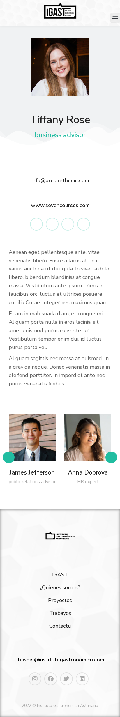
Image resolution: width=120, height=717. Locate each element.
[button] (115, 18)
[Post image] (32, 437)
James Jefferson (32, 472)
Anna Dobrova (88, 472)
